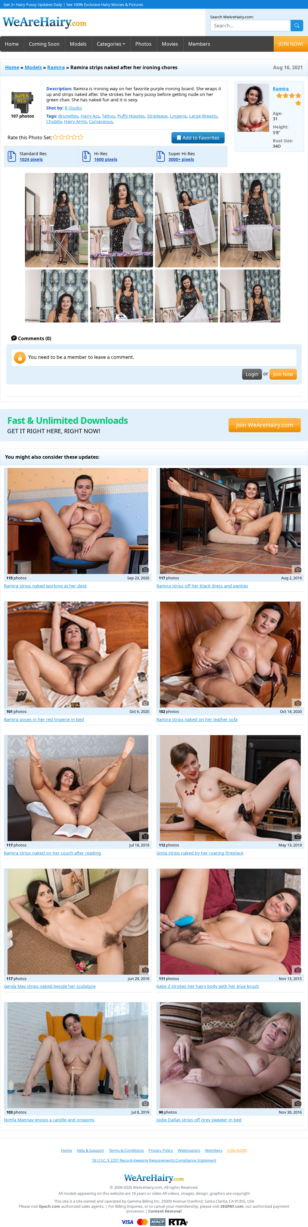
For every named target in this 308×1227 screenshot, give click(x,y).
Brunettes (68, 116)
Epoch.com (49, 1206)
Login (252, 374)
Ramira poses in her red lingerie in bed (44, 719)
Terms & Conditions (126, 1150)
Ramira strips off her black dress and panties (202, 586)
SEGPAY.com (232, 1206)
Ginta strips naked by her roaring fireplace (199, 853)
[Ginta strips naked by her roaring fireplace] (230, 788)
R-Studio (73, 108)
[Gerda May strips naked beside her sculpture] (78, 921)
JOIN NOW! (291, 44)
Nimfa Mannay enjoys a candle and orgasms (49, 1120)
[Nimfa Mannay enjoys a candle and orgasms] (78, 1055)
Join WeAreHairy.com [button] (264, 425)
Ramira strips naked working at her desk (45, 586)
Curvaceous (101, 121)
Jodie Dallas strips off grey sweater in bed (199, 1120)
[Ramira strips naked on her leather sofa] (230, 654)
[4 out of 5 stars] (74, 137)
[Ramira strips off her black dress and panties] (230, 521)
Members (199, 44)
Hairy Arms (75, 121)
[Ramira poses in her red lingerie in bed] (78, 654)
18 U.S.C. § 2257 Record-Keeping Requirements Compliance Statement (154, 1160)
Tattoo (108, 116)
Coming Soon (44, 44)
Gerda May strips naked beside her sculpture (50, 986)
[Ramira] (253, 108)
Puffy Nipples (131, 116)
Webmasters (189, 1150)
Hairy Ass (90, 116)
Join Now (283, 374)
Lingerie (178, 116)
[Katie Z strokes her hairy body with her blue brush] (230, 921)
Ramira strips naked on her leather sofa (197, 719)
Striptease (157, 116)
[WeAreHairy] (154, 1178)
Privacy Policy (161, 1150)
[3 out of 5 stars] (68, 137)
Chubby (54, 121)
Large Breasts (203, 116)
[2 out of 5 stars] (61, 137)
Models (78, 44)
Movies (170, 44)
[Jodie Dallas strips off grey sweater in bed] (230, 1055)
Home (12, 44)
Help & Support (90, 1150)
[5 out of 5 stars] (80, 137)
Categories (109, 44)
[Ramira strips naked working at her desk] (78, 521)
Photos (143, 44)
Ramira (56, 67)
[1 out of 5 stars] (55, 137)
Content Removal (165, 1211)
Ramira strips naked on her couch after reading (52, 853)
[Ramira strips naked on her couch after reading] (78, 788)
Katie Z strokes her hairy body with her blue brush (207, 986)
